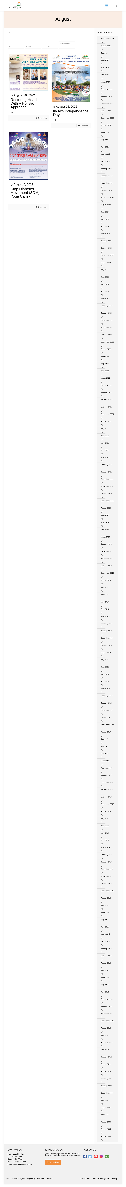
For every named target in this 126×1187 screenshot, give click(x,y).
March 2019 (105, 616)
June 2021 (105, 436)
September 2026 (107, 39)
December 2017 (107, 710)
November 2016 (107, 790)
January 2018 (106, 703)
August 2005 (106, 1129)
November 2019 (107, 559)
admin (28, 46)
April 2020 (105, 530)
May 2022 (105, 364)
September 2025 (107, 118)
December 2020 (107, 479)
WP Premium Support (65, 45)
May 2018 (105, 674)
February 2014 (106, 999)
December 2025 (107, 104)
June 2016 (105, 826)
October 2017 (106, 717)
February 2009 (106, 1079)
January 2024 (106, 241)
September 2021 (107, 414)
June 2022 (105, 356)
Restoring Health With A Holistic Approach (24, 103)
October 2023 (106, 248)
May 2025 (105, 140)
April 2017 (105, 754)
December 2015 (107, 869)
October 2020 (106, 494)
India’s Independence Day (70, 113)
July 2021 (104, 429)
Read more (42, 118)
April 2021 (105, 450)
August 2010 (106, 1071)
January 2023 (106, 313)
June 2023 (105, 277)
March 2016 (105, 847)
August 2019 (106, 580)
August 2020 (106, 508)
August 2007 (106, 1107)
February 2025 (106, 161)
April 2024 (105, 226)
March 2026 (105, 82)
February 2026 (106, 89)
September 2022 (107, 342)
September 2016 (107, 804)
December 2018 (107, 638)
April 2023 (105, 291)
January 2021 (106, 472)
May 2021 (105, 443)
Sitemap (114, 1179)
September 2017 (107, 725)
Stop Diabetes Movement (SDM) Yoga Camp (25, 192)
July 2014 (104, 970)
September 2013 (107, 1021)
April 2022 (105, 371)
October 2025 (106, 111)
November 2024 (107, 183)
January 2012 (106, 1057)
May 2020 (105, 522)
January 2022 (106, 392)
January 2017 (106, 775)
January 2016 (106, 862)
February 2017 (106, 768)
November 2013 (107, 1014)
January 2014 (106, 1006)
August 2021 (106, 421)
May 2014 (105, 985)
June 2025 (105, 132)
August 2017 (106, 732)
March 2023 (105, 299)
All (10, 46)
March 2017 (105, 761)
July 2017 (104, 739)
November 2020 (107, 486)
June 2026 (105, 60)
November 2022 (107, 327)
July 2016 (104, 819)
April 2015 (105, 927)
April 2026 (105, 75)
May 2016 (105, 833)
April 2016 (105, 840)
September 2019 (107, 573)
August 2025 (106, 125)
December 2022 (107, 320)
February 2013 (106, 1042)
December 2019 (107, 551)
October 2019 (106, 566)
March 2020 (105, 537)
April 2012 (105, 1050)
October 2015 (106, 884)
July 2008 (104, 1100)
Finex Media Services (44, 1179)
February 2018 (106, 696)
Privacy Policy (85, 1179)
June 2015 (105, 912)
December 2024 (107, 176)
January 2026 (106, 96)
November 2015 (107, 876)
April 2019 (105, 609)
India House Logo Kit (101, 1179)
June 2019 (105, 595)
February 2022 (106, 385)
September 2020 (107, 501)
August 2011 (106, 1064)
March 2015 (105, 934)
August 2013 (106, 1028)
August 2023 (106, 262)
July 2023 (104, 270)
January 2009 (106, 1086)
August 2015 (106, 898)
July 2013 (104, 1035)
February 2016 (106, 855)
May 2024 (105, 219)
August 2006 (106, 1122)
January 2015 (106, 949)
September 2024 (107, 197)
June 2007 (105, 1115)
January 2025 (106, 169)
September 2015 (107, 891)
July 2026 (104, 53)
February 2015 (106, 941)
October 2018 (106, 645)
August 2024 (106, 205)
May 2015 (105, 920)
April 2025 (105, 147)
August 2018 (106, 652)
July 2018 (104, 660)
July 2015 (104, 905)
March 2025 (105, 154)
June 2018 (105, 667)
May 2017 (105, 746)
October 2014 (106, 956)
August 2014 (106, 963)
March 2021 (105, 457)
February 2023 (106, 306)
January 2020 (106, 544)
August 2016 (106, 811)
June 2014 (105, 977)
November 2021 (107, 400)
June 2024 (105, 212)
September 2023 (107, 255)
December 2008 (107, 1093)
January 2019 (106, 631)
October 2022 (106, 335)
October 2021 (106, 407)
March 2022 (105, 378)
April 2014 (105, 992)
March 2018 (105, 689)
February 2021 (106, 465)
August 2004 (106, 1136)
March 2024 (105, 234)
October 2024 (106, 190)
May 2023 (105, 284)
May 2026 (105, 67)
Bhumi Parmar (48, 46)
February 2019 (106, 624)
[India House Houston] (15, 5)
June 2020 (105, 515)
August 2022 (106, 349)
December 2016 (107, 782)
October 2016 (106, 797)
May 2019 (105, 602)
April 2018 (105, 681)
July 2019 (104, 587)
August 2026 (106, 46)
